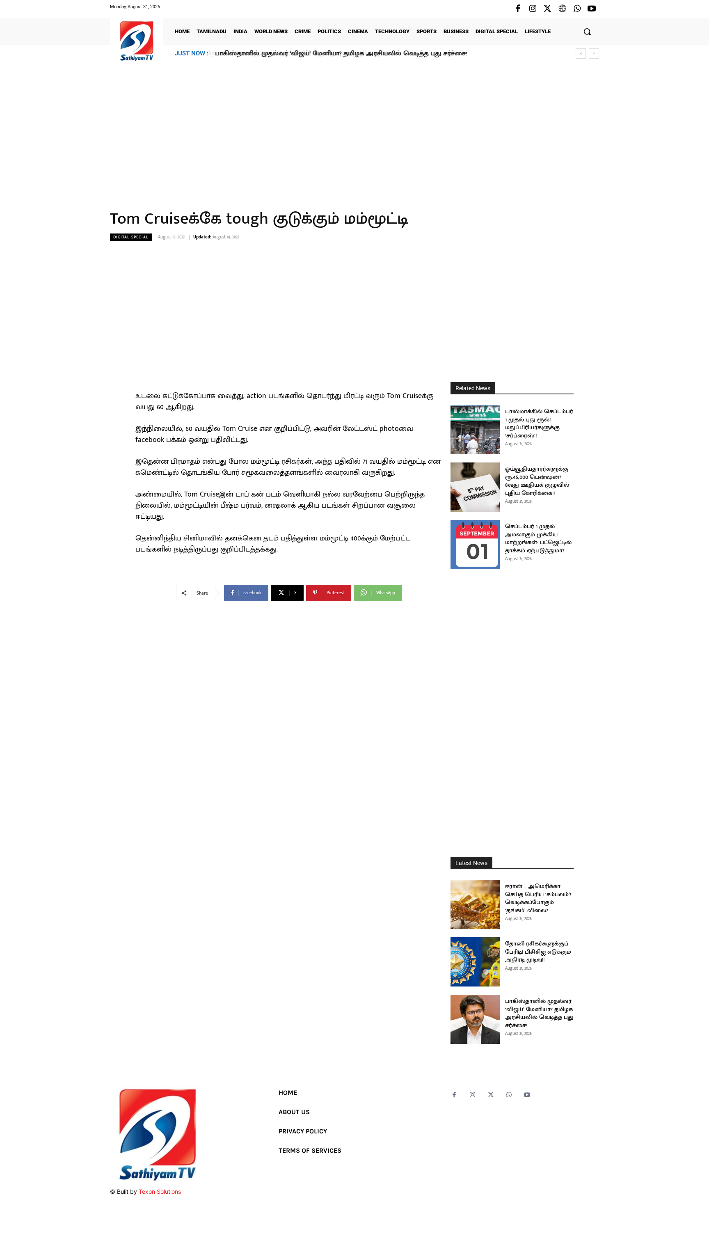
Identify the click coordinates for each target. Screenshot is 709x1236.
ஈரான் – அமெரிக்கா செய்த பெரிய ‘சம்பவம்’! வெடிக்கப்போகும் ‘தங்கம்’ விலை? (538, 898)
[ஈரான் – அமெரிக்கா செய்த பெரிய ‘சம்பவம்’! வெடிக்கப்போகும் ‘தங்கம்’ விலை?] (475, 904)
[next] (594, 53)
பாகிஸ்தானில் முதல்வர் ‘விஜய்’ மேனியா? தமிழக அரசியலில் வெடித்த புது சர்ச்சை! (341, 53)
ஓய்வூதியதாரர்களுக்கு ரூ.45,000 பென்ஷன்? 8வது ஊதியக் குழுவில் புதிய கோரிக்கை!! (537, 481)
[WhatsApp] (576, 9)
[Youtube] (591, 9)
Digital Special (131, 237)
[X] (547, 9)
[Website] (562, 9)
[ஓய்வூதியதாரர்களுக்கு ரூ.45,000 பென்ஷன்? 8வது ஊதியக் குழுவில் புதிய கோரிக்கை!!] (475, 487)
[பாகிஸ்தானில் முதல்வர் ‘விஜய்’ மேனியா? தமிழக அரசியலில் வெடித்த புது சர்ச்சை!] (475, 1019)
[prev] (581, 53)
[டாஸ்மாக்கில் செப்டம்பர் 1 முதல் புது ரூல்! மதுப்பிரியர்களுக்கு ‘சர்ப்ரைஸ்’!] (475, 429)
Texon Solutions (160, 1191)
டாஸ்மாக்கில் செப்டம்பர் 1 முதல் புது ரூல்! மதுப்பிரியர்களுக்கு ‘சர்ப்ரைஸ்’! (539, 423)
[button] (587, 31)
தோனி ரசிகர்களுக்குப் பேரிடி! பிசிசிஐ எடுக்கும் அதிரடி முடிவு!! (538, 951)
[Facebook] (517, 9)
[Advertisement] (354, 130)
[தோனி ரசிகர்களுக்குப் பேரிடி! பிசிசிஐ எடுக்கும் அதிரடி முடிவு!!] (475, 962)
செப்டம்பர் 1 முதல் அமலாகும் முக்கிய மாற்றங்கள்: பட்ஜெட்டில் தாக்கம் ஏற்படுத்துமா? (538, 538)
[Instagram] (532, 9)
